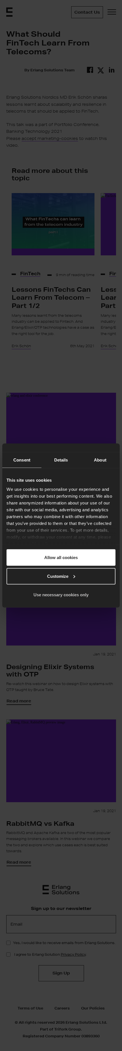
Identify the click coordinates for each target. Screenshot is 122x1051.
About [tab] (100, 460)
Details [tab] (61, 460)
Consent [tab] (21, 460)
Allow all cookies (61, 557)
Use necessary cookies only (61, 594)
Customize (57, 576)
